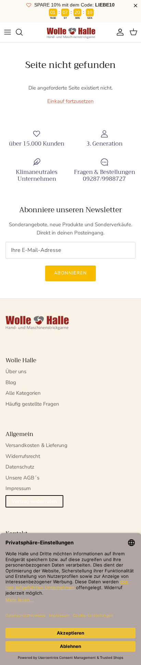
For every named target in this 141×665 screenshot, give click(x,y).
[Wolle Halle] (70, 32)
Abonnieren (70, 273)
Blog (10, 382)
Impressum (18, 488)
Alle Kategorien (23, 393)
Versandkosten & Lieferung (36, 445)
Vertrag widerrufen (34, 501)
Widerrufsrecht (22, 456)
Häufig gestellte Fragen (32, 404)
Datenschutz (19, 466)
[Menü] (7, 32)
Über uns (15, 371)
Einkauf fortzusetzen (70, 101)
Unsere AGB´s (22, 477)
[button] (137, 5)
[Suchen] (22, 32)
